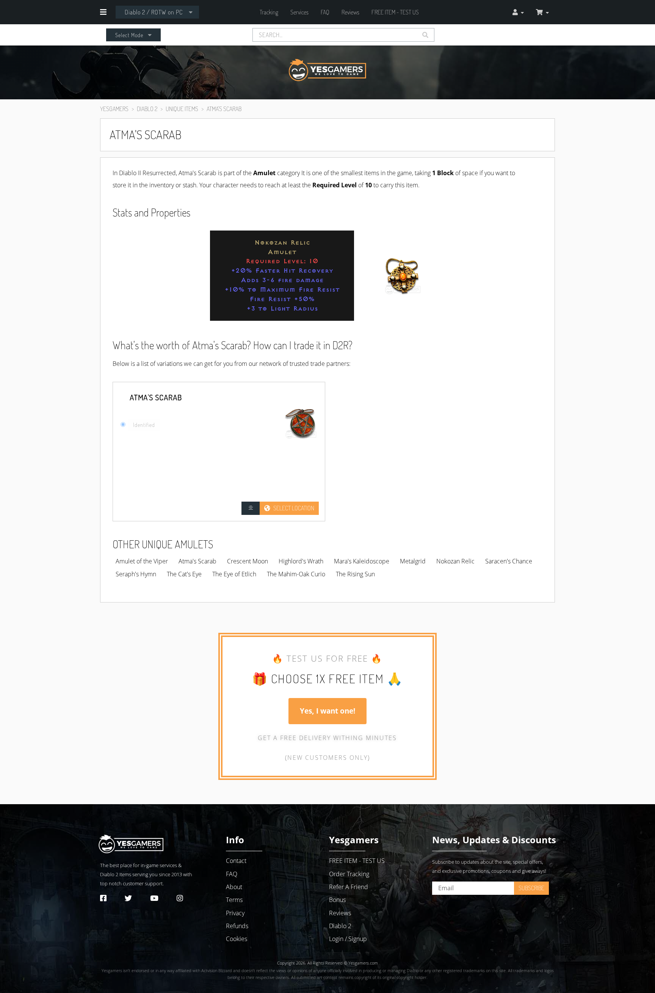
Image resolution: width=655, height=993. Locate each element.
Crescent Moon (247, 561)
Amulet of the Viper (142, 561)
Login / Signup (348, 939)
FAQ (325, 12)
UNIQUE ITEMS (182, 109)
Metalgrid (413, 561)
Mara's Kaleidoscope (361, 561)
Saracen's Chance (508, 561)
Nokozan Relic (455, 561)
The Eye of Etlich (234, 574)
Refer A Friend (348, 887)
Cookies (236, 939)
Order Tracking (349, 874)
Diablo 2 (109, 874)
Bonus (337, 900)
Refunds (237, 926)
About (234, 887)
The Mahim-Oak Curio (296, 574)
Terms (234, 900)
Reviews (350, 12)
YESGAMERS (114, 109)
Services (299, 12)
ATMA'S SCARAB (224, 109)
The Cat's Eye (184, 574)
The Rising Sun (355, 574)
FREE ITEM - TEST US (395, 12)
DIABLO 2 (147, 109)
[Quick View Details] (250, 508)
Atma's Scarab (197, 561)
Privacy (235, 913)
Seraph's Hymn (136, 574)
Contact (236, 861)
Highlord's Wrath (301, 561)
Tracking (269, 12)
